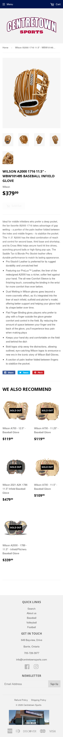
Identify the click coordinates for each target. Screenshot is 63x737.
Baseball (31, 617)
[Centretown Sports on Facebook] (27, 667)
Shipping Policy (38, 699)
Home (5, 47)
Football (31, 627)
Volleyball (31, 622)
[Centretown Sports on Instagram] (36, 667)
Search (31, 608)
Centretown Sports (32, 704)
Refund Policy (21, 699)
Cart (57, 4)
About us (31, 613)
